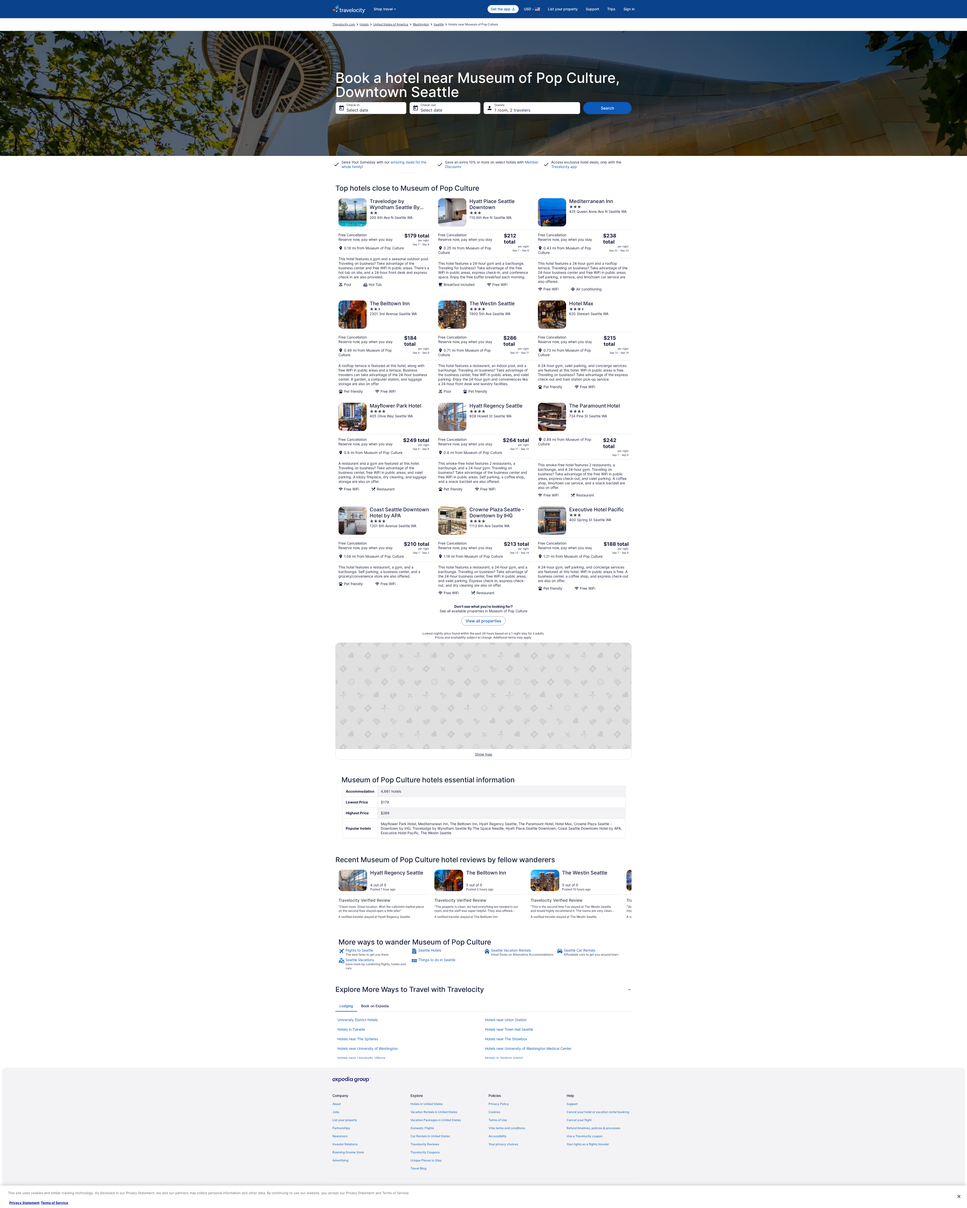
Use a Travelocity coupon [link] (585, 1136)
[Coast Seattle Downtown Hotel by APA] (383, 551)
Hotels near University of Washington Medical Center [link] (528, 1048)
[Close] (958, 1196)
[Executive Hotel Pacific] (583, 551)
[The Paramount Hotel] (583, 450)
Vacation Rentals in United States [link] (433, 1112)
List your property (563, 9)
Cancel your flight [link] (579, 1120)
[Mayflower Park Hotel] (383, 450)
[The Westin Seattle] (483, 347)
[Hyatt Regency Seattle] (483, 450)
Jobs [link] (335, 1112)
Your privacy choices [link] (503, 1144)
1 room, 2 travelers (512, 110)
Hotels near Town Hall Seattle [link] (509, 1029)
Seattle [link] (439, 24)
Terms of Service (54, 1203)
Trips (611, 9)
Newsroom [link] (340, 1136)
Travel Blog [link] (418, 1168)
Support (592, 9)
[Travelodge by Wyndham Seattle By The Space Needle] (383, 244)
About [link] (336, 1104)
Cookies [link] (494, 1112)
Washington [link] (421, 24)
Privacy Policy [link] (499, 1104)
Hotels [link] (364, 24)
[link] (374, 952)
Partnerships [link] (341, 1128)
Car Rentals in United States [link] (430, 1136)
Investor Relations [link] (345, 1144)
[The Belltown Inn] (383, 347)
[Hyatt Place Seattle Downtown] (483, 244)
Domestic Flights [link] (422, 1128)
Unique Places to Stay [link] (426, 1160)
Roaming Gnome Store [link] (348, 1152)
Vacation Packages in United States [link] (435, 1120)
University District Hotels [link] (357, 1020)
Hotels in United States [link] (426, 1104)
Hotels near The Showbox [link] (506, 1039)
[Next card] (625, 896)
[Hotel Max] (583, 347)
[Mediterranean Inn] (583, 244)
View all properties (483, 620)
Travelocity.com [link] (343, 24)
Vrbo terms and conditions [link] (507, 1128)
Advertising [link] (340, 1160)
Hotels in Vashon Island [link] (504, 1058)
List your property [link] (344, 1120)
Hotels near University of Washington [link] (367, 1048)
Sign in (629, 9)
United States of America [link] (390, 24)
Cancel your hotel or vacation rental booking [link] (598, 1112)
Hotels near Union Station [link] (506, 1020)
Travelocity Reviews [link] (424, 1144)
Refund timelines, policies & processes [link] (593, 1128)
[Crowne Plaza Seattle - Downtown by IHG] (483, 551)
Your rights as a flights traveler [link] (588, 1144)
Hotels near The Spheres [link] (357, 1039)
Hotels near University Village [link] (361, 1058)
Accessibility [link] (497, 1136)
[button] (483, 989)
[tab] (346, 1006)
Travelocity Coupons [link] (425, 1152)
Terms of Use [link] (498, 1120)
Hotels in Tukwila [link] (351, 1029)
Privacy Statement (24, 1203)
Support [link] (572, 1104)
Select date (357, 110)
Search (607, 108)
